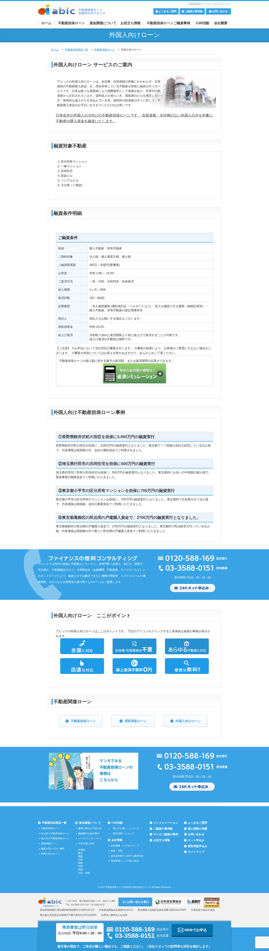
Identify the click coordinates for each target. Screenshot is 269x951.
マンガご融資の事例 (165, 834)
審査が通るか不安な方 (90, 828)
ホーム (46, 23)
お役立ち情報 (131, 23)
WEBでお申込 (195, 930)
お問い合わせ (196, 834)
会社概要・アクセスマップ (125, 845)
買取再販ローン (136, 721)
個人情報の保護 (197, 828)
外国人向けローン (188, 721)
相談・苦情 (116, 850)
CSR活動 (202, 23)
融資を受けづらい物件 (53, 848)
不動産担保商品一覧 (54, 822)
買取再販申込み (197, 846)
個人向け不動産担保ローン (55, 838)
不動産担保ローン (71, 23)
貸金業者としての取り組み (125, 860)
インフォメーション (165, 822)
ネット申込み (196, 840)
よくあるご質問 (197, 822)
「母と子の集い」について (125, 828)
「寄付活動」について (122, 833)
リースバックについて (90, 838)
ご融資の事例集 (163, 828)
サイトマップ (196, 851)
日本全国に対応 (86, 843)
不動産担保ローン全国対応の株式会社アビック (128, 887)
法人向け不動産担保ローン (55, 833)
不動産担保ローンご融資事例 (168, 23)
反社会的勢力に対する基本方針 (127, 856)
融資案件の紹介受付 (88, 833)
